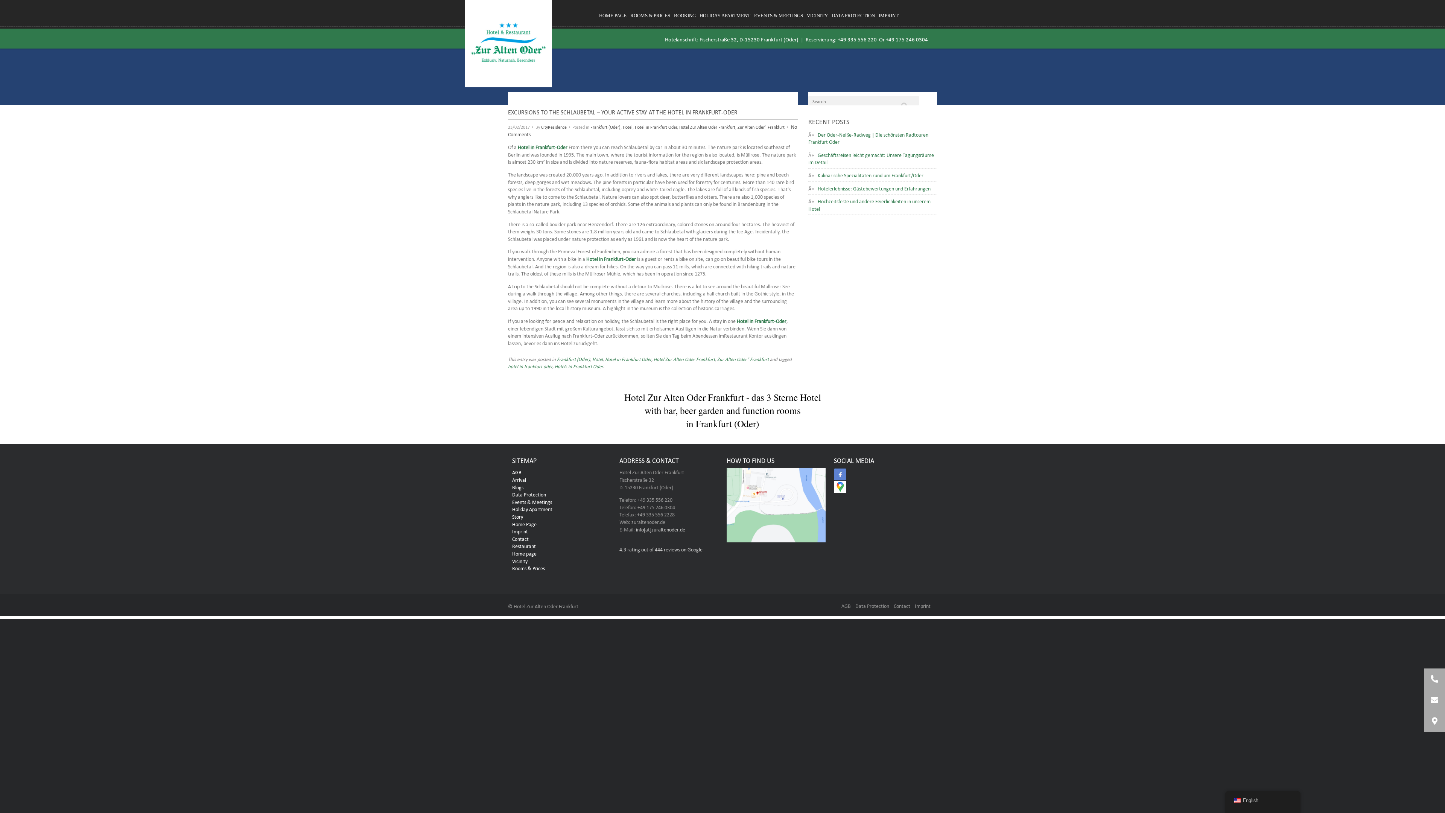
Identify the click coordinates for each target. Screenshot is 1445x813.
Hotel (628, 126)
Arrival (519, 479)
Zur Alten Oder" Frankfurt (761, 126)
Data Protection (853, 15)
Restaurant (524, 545)
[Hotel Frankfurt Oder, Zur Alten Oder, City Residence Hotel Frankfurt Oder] (508, 44)
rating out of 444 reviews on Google (661, 548)
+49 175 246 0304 (907, 38)
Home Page (524, 523)
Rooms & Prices (650, 15)
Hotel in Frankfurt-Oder (542, 146)
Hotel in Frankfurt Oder (656, 126)
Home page (613, 15)
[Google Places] (840, 487)
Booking (685, 15)
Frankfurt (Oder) (605, 126)
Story (517, 516)
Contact (520, 538)
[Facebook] (840, 474)
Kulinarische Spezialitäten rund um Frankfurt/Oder (870, 174)
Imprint (889, 15)
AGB (517, 471)
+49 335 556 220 (857, 38)
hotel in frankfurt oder (530, 365)
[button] (1434, 721)
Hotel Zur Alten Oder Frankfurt (707, 126)
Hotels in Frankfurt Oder (579, 365)
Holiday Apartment (725, 15)
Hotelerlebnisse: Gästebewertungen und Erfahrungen (874, 187)
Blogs (517, 486)
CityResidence (554, 126)
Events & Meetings (778, 15)
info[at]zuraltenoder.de (660, 528)
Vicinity (817, 15)
